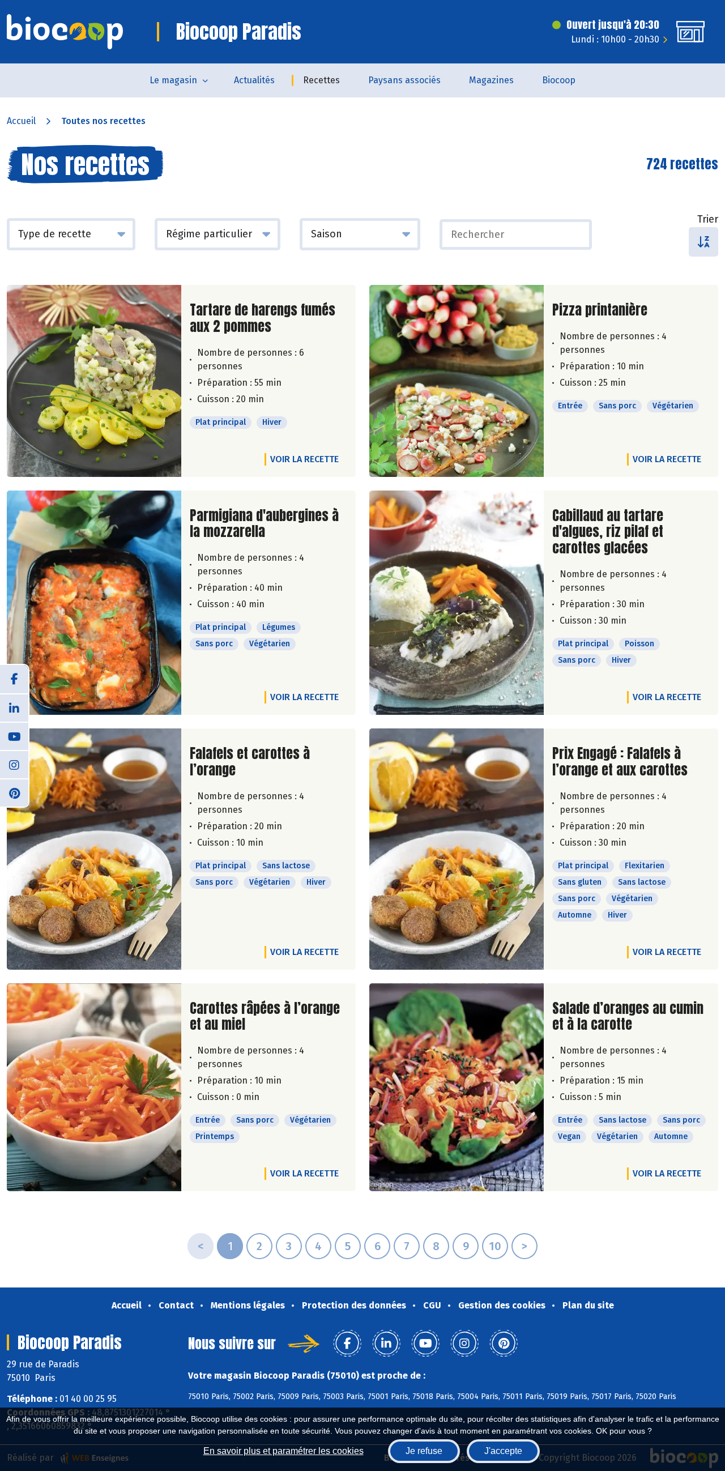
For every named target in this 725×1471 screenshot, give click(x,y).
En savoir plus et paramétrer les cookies (283, 1451)
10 (495, 1246)
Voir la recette (304, 459)
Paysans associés (404, 80)
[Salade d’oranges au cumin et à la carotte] (456, 1087)
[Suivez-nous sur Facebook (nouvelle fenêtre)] (14, 679)
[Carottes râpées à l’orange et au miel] (94, 1087)
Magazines (491, 80)
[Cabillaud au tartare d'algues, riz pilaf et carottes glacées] (456, 603)
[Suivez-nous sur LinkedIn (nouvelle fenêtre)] (14, 707)
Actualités (254, 80)
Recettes (321, 80)
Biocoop (558, 80)
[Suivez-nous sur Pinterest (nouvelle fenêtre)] (14, 792)
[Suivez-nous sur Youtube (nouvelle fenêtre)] (14, 736)
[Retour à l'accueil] (65, 31)
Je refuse (424, 1451)
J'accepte (503, 1451)
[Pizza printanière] (456, 381)
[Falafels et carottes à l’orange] (94, 849)
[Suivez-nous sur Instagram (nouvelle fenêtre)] (14, 764)
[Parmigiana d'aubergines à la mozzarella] (94, 603)
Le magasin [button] (173, 80)
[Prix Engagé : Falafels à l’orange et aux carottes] (456, 849)
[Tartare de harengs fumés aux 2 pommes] (94, 381)
